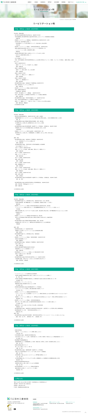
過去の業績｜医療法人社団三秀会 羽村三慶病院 (8, 2)
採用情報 (63, 2)
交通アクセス (71, 2)
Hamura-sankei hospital (70, 411)
